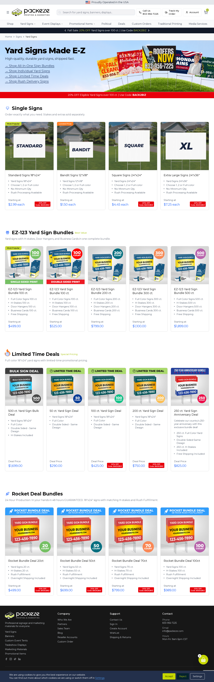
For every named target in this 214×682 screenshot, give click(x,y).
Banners (9, 636)
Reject (182, 676)
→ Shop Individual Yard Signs (27, 71)
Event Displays (51, 23)
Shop (10, 23)
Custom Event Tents (16, 640)
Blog (60, 632)
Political (106, 23)
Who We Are (64, 619)
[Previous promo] (65, 30)
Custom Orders (141, 23)
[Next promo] (149, 30)
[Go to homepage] (31, 12)
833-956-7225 (169, 622)
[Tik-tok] (15, 659)
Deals (121, 23)
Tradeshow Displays (15, 645)
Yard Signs (26, 23)
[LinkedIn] (19, 659)
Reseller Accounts (67, 637)
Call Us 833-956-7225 (150, 12)
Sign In (113, 624)
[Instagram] (10, 659)
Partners (62, 624)
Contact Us (116, 619)
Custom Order (65, 641)
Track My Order (174, 12)
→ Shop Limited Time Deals (26, 76)
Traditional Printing (170, 23)
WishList (114, 632)
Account (194, 12)
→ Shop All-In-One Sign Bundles (29, 66)
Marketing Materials (16, 649)
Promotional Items (81, 23)
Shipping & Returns (120, 637)
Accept (169, 676)
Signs (19, 36)
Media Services (198, 23)
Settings (99, 678)
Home (8, 36)
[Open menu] (8, 12)
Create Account (118, 628)
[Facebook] (6, 659)
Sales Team (63, 628)
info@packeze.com (172, 631)
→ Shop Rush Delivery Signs (27, 81)
